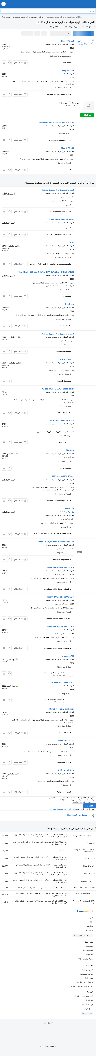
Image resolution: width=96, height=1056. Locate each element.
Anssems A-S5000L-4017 (63, 682)
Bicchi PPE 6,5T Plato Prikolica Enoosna (56, 542)
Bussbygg (69, 304)
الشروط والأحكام (87, 970)
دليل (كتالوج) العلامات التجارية (82, 986)
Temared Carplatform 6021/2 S (60, 597)
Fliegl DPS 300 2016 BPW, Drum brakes (56, 122)
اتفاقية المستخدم (56, 809)
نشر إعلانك (87, 115)
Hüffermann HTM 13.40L (63, 476)
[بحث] (3, 11)
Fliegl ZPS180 (68, 71)
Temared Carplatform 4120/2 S (60, 567)
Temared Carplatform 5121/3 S (60, 627)
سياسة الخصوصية (70, 809)
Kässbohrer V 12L (66, 741)
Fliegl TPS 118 (67, 41)
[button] (3, 4)
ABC (72, 242)
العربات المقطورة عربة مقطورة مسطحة (58, 190)
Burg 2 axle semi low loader (61, 709)
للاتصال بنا (89, 930)
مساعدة (90, 926)
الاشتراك (90, 806)
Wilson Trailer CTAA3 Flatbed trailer (58, 389)
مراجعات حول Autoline (84, 982)
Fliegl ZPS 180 (67, 148)
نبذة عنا (90, 922)
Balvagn (70, 450)
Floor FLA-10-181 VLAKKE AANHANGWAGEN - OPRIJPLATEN (46, 272)
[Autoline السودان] (81, 4)
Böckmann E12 (67, 359)
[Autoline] (2, 17)
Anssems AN (68, 656)
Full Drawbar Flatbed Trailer (61, 219)
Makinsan (69, 509)
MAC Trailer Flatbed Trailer (62, 421)
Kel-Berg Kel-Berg (66, 770)
